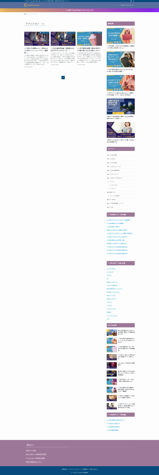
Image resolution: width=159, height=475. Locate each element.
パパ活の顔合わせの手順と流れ (116, 240)
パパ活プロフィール (115, 166)
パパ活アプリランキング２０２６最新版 (118, 220)
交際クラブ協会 (31, 450)
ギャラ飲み (112, 199)
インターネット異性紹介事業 (35, 458)
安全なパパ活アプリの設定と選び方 (117, 230)
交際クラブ (112, 192)
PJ (107, 278)
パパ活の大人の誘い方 (113, 423)
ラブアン (112, 181)
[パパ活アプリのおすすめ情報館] (31, 5)
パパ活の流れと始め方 (113, 226)
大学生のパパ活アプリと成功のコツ (117, 243)
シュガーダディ (114, 185)
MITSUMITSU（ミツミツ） (115, 288)
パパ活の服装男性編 (112, 430)
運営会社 (64, 469)
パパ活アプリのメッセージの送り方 (117, 236)
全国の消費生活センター (34, 462)
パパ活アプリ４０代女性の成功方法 (117, 250)
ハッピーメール (111, 308)
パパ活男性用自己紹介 (113, 426)
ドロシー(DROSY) (112, 285)
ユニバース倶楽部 (114, 196)
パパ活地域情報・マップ (116, 203)
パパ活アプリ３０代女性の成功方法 (117, 247)
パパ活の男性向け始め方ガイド (116, 420)
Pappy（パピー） (112, 298)
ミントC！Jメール (112, 315)
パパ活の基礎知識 (114, 170)
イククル (109, 305)
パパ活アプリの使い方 (115, 178)
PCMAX (109, 312)
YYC (108, 319)
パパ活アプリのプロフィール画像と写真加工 (119, 233)
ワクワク (109, 302)
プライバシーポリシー (75, 469)
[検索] (133, 1)
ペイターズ (113, 188)
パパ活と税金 (113, 162)
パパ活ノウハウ (113, 174)
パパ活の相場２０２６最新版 (115, 223)
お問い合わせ (93, 469)
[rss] (131, 1)
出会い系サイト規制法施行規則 (36, 454)
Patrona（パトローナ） (113, 292)
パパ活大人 (112, 159)
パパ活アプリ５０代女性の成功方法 (117, 253)
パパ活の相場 (113, 155)
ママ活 (111, 207)
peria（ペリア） (111, 295)
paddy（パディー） (112, 282)
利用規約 (85, 469)
